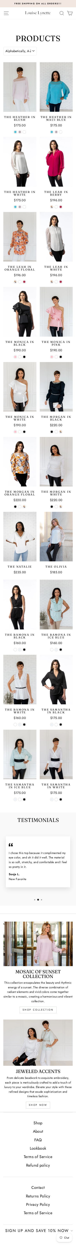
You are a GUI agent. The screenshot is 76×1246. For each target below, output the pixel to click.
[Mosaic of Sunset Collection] (38, 944)
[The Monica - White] (19, 356)
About (38, 1131)
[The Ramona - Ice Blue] (19, 649)
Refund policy (38, 1165)
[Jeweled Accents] (38, 1043)
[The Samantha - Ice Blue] (51, 724)
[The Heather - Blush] (19, 131)
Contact (38, 1187)
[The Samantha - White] (56, 724)
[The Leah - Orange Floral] (51, 206)
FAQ (38, 1140)
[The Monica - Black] (24, 356)
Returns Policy (38, 1196)
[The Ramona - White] (15, 649)
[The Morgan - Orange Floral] (60, 431)
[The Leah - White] (56, 206)
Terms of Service (38, 1157)
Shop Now (38, 1105)
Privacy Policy (38, 1204)
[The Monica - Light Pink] (15, 356)
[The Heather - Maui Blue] (15, 131)
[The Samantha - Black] (60, 724)
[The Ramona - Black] (24, 649)
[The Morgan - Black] (51, 431)
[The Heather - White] (24, 131)
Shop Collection (38, 1010)
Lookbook (38, 1148)
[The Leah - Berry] (60, 206)
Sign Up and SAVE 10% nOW (37, 1231)
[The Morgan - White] (56, 431)
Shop (38, 1123)
